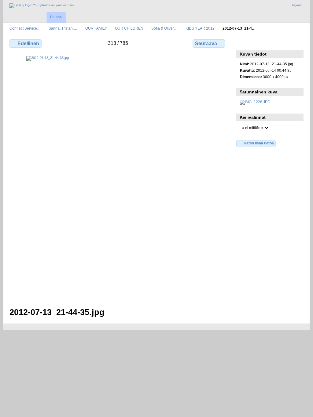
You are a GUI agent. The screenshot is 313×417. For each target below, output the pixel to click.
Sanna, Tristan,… (63, 28)
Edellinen (28, 43)
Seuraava (206, 43)
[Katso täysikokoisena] (117, 178)
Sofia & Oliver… (164, 28)
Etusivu (56, 17)
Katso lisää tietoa (259, 143)
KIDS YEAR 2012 (200, 28)
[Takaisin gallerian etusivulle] (41, 5)
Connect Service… (25, 28)
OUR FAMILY (96, 28)
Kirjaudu (298, 5)
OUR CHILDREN (129, 28)
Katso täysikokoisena (243, 42)
